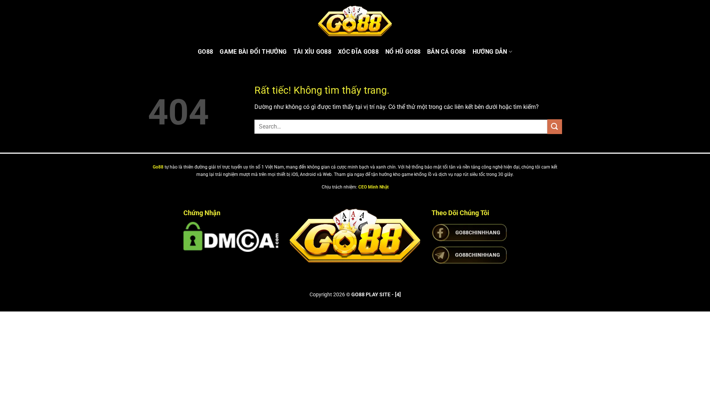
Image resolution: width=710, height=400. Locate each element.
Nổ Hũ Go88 (402, 51)
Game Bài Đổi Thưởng (253, 51)
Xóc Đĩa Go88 (358, 51)
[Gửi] (554, 126)
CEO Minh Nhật (373, 187)
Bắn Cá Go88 (446, 51)
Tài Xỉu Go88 (312, 51)
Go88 (205, 51)
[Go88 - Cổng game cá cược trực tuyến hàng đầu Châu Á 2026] (355, 20)
